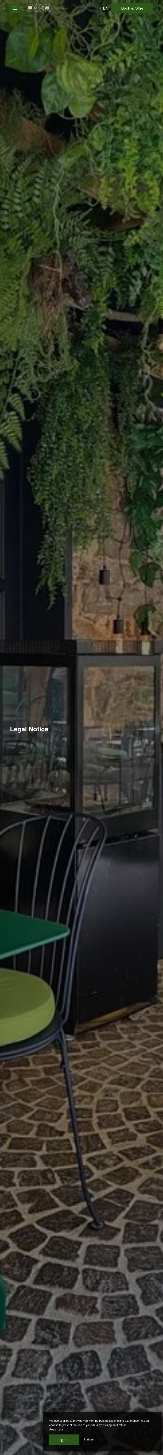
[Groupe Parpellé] (39, 8)
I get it (64, 1439)
